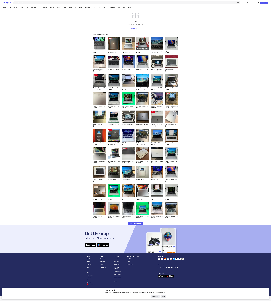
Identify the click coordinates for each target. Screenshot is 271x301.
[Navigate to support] (159, 259)
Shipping (102, 264)
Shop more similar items (135, 223)
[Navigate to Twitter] (160, 267)
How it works (90, 270)
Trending (89, 258)
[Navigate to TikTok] (166, 267)
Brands (88, 261)
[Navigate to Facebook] (158, 267)
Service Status (117, 264)
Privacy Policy (162, 292)
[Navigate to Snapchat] (177, 267)
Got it (163, 296)
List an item (264, 2)
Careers (128, 261)
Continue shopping (135, 28)
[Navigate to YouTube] (169, 267)
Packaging (102, 261)
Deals (88, 267)
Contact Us (116, 258)
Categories (89, 264)
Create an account (91, 280)
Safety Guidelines (117, 271)
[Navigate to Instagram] (163, 267)
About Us (129, 258)
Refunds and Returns (116, 280)
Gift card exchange (91, 272)
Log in (248, 2)
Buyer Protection (117, 274)
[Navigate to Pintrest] (172, 267)
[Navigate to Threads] (174, 267)
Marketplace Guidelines (116, 267)
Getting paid (103, 267)
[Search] (238, 2)
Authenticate (103, 270)
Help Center (116, 261)
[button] (254, 2)
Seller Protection (117, 277)
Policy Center (130, 264)
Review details (155, 296)
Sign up (244, 2)
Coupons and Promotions (90, 276)
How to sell (102, 258)
